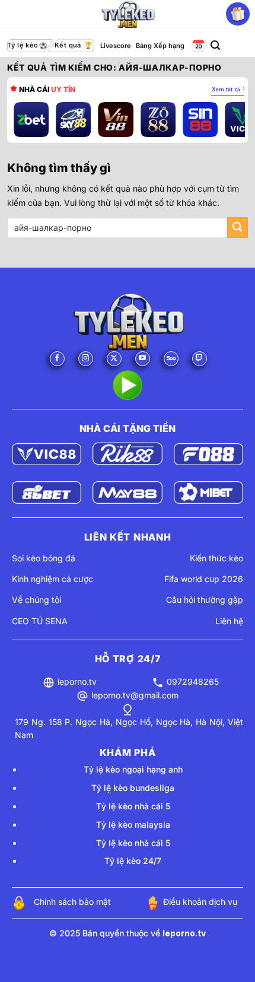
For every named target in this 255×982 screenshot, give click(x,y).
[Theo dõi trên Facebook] (57, 358)
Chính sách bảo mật (72, 902)
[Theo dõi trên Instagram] (85, 358)
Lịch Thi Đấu (197, 46)
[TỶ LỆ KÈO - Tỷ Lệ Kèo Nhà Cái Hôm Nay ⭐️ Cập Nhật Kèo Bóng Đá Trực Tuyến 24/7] (127, 14)
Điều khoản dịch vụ (200, 902)
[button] (215, 45)
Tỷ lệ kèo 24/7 (132, 861)
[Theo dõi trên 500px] (171, 358)
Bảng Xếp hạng (160, 46)
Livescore (115, 46)
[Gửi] (237, 227)
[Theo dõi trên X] (114, 358)
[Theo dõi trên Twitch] (199, 358)
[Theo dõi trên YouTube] (142, 358)
